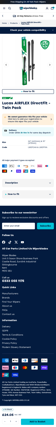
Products (14, 23)
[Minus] (4, 421)
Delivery (6, 327)
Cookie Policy (9, 339)
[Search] (9, 8)
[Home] (28, 8)
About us (7, 306)
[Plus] (16, 421)
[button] (28, 183)
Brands (6, 298)
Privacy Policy (9, 343)
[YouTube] (22, 242)
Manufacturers (10, 294)
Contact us (8, 314)
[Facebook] (3, 242)
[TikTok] (9, 242)
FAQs (4, 310)
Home (4, 23)
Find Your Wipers (11, 302)
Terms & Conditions (12, 335)
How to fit (29, 92)
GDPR (5, 331)
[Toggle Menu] (4, 8)
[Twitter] (16, 242)
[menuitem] (3, 242)
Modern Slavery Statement (16, 347)
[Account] (47, 8)
